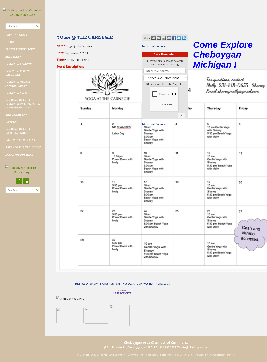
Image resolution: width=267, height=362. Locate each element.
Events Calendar (110, 283)
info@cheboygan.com (194, 347)
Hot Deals (128, 283)
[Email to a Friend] (159, 38)
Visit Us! (11, 122)
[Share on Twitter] (179, 38)
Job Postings (145, 283)
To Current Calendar (154, 46)
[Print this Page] (153, 38)
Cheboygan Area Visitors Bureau (17, 131)
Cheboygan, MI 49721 (131, 347)
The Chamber (15, 114)
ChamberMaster (216, 354)
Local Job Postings (19, 154)
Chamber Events (17, 93)
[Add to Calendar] (164, 38)
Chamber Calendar (19, 64)
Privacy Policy (16, 34)
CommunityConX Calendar (18, 72)
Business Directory (20, 49)
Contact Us (163, 283)
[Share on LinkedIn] (184, 38)
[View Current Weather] (169, 38)
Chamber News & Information (17, 83)
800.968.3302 (167, 347)
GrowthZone (186, 354)
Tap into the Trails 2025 (23, 147)
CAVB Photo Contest (20, 140)
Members (12, 56)
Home (9, 42)
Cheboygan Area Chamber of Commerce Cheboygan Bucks (22, 104)
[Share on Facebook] (174, 38)
